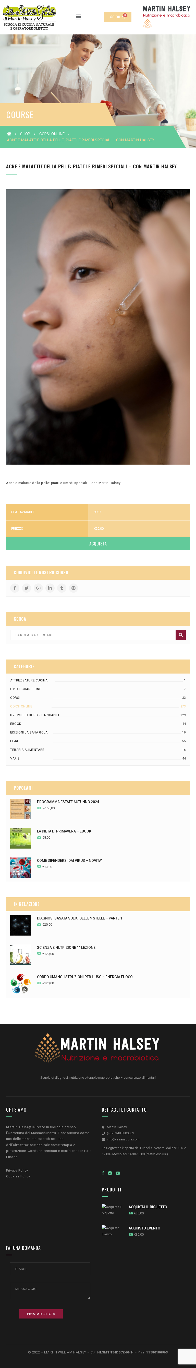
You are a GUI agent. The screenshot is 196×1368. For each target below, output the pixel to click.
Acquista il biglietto (148, 1207)
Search (181, 635)
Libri (14, 741)
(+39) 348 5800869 (120, 1133)
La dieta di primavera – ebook (64, 831)
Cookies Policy (18, 1176)
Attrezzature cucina (28, 680)
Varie (15, 758)
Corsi (15, 698)
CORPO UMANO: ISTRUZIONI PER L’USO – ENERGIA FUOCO (85, 977)
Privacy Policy (17, 1170)
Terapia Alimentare (27, 750)
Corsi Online (52, 134)
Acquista (98, 544)
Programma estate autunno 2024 (68, 802)
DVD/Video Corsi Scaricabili (34, 715)
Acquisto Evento (144, 1228)
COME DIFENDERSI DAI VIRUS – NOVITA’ (69, 861)
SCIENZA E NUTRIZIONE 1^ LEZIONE (66, 948)
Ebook (15, 724)
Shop (25, 134)
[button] (78, 17)
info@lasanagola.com (123, 1139)
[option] (98, 327)
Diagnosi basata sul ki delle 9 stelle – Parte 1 (79, 918)
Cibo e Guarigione (25, 689)
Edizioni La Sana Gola (29, 732)
